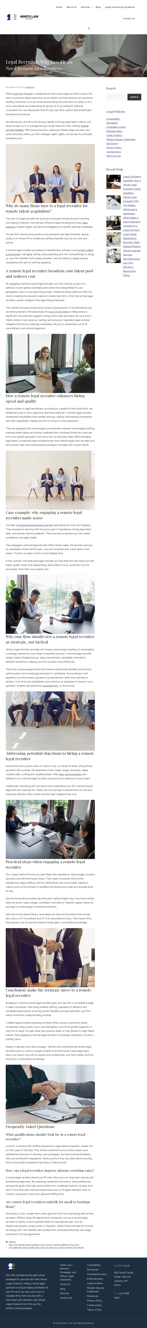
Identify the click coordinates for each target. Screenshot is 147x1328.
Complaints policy (116, 127)
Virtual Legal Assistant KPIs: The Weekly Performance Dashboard (131, 205)
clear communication (70, 774)
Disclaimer (112, 123)
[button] (89, 28)
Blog (98, 7)
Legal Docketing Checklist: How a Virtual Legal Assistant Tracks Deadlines (132, 184)
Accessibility (113, 119)
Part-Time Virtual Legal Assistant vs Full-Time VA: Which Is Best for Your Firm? (44, 1244)
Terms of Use (113, 156)
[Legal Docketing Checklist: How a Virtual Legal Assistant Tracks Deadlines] (113, 182)
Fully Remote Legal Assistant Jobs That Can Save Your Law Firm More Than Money (46, 1247)
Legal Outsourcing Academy (120, 7)
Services (85, 7)
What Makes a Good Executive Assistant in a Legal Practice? (131, 223)
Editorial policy (114, 131)
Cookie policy (113, 151)
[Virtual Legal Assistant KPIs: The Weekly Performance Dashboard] (113, 203)
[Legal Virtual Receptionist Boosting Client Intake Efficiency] (113, 240)
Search (134, 97)
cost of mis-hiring (59, 311)
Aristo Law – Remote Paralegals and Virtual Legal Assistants (68, 1272)
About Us (72, 7)
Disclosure (112, 143)
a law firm (18, 93)
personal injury (50, 685)
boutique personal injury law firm (35, 525)
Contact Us (129, 18)
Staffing (12, 1242)
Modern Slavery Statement (121, 139)
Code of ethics (114, 135)
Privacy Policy (114, 147)
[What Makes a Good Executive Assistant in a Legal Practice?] (113, 224)
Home (59, 7)
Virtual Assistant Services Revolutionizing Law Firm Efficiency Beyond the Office (132, 263)
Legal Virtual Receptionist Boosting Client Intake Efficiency (132, 240)
